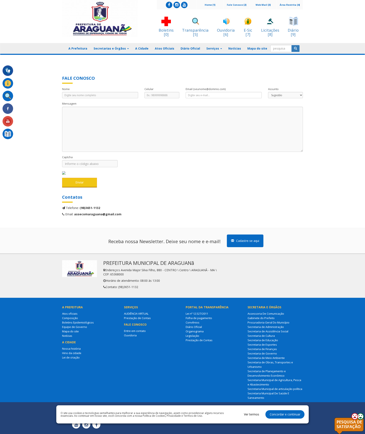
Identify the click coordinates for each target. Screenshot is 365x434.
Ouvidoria (130, 335)
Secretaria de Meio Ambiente (266, 358)
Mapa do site (257, 48)
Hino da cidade (71, 353)
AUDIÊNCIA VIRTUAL (136, 313)
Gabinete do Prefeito (261, 318)
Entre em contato (135, 331)
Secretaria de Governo (262, 353)
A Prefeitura (77, 48)
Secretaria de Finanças (262, 349)
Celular (149, 89)
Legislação (192, 336)
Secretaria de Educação (263, 340)
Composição (70, 318)
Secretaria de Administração (266, 327)
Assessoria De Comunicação (266, 313)
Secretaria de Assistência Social (268, 331)
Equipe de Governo (74, 327)
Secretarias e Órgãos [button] (110, 48)
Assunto (273, 89)
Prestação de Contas (137, 318)
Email (206, 89)
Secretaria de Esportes (262, 344)
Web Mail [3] (263, 4)
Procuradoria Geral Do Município (268, 322)
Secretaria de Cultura (261, 336)
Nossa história (71, 348)
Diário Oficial (190, 48)
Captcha (67, 157)
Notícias (234, 48)
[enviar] (295, 48)
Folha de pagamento (199, 318)
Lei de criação (71, 357)
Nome (66, 89)
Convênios (192, 322)
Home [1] (210, 4)
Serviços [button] (213, 48)
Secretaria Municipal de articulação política (275, 389)
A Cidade (141, 48)
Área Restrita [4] (290, 4)
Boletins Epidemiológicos (78, 322)
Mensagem (69, 103)
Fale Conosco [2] (236, 4)
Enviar (79, 182)
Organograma (195, 331)
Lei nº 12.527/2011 (197, 313)
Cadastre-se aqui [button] (247, 241)
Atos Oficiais (164, 48)
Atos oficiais (70, 313)
